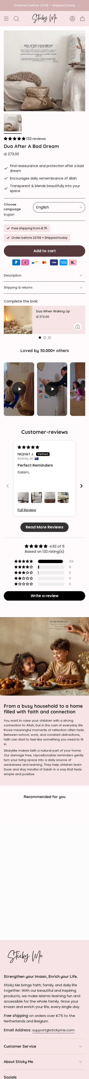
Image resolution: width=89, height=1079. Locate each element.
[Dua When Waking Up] (18, 320)
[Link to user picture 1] (23, 497)
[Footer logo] (25, 956)
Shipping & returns (18, 287)
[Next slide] (81, 486)
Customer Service (20, 1046)
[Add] (77, 326)
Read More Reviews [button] (44, 527)
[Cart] (82, 18)
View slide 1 (40, 337)
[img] (28, 447)
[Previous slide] (7, 486)
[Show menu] (6, 18)
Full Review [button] (27, 509)
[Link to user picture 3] (50, 497)
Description (12, 275)
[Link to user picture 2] (36, 497)
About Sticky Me (18, 1061)
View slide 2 (44, 337)
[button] (15, 138)
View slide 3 (49, 337)
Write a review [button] (45, 595)
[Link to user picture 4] (63, 497)
